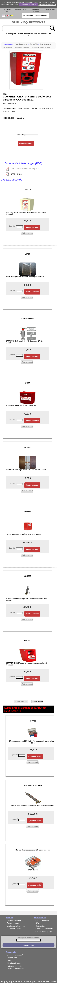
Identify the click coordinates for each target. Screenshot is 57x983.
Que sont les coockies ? (47, 5)
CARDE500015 (27, 318)
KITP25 (33, 721)
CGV (9, 960)
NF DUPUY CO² (16, 174)
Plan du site (12, 958)
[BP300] (27, 396)
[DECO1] (27, 654)
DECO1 (27, 640)
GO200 (27, 447)
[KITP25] (33, 731)
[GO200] (27, 460)
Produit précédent (21, 701)
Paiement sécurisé (21, 9)
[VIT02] (27, 267)
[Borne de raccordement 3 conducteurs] (33, 860)
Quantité (20, 134)
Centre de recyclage (44, 931)
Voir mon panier (53, 16)
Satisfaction (40, 926)
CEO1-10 (27, 190)
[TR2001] (27, 525)
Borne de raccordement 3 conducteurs (33, 850)
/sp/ (10, 15)
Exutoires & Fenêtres (16, 926)
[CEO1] (26, 70)
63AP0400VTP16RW (33, 785)
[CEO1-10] (27, 203)
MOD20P (27, 576)
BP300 (27, 383)
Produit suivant (37, 701)
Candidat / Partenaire (44, 929)
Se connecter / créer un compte (35, 16)
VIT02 (27, 254)
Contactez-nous (50, 9)
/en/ (6, 15)
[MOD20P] (27, 589)
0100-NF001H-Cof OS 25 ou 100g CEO (25, 169)
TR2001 (27, 512)
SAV (37, 923)
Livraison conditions (15, 969)
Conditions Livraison (35, 10)
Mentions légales (14, 963)
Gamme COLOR (14, 929)
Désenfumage (13, 923)
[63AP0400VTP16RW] (33, 796)
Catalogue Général (15, 920)
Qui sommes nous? (7, 10)
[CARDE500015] (27, 332)
